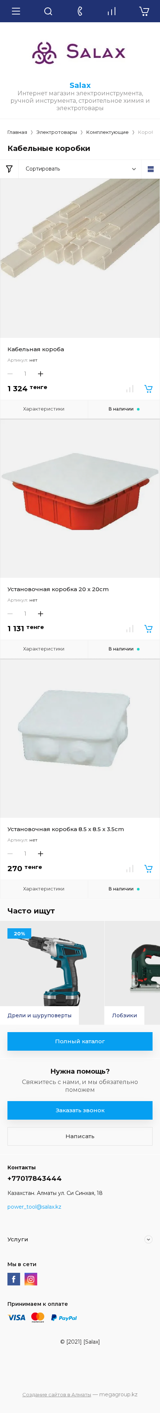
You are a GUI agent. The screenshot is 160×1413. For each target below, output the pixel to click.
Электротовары (56, 132)
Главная (17, 132)
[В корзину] (148, 388)
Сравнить (130, 388)
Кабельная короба (35, 349)
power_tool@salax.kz (34, 1206)
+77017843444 (34, 1179)
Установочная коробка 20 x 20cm (58, 589)
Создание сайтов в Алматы (56, 1394)
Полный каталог (80, 1041)
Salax (80, 85)
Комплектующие (107, 132)
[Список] (150, 169)
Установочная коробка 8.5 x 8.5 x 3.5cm (65, 829)
